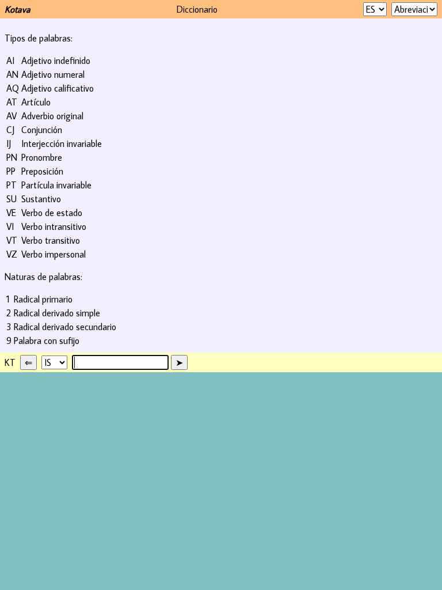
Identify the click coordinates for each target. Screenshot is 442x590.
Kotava (18, 9)
